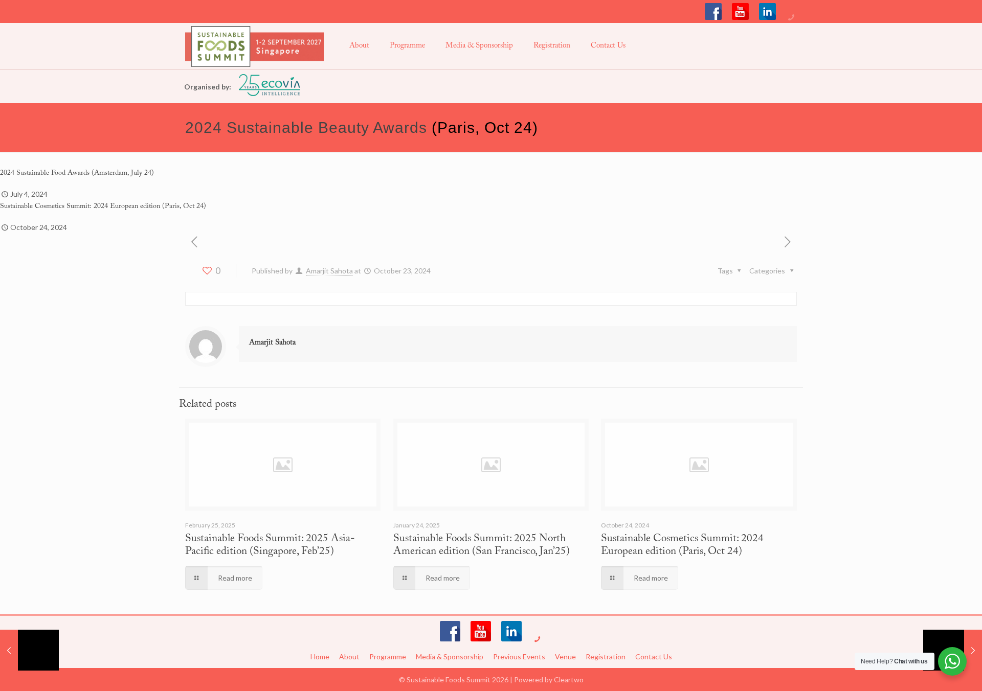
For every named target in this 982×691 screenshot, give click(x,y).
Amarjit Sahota (329, 270)
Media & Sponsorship (449, 656)
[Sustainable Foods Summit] (254, 46)
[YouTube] (740, 11)
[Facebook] (713, 11)
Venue (565, 656)
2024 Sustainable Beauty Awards (306, 127)
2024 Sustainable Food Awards (45, 173)
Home (319, 656)
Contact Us (653, 656)
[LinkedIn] (767, 11)
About (349, 656)
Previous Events (519, 656)
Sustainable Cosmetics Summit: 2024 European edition (80, 206)
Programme (387, 656)
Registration (606, 656)
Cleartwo (569, 679)
